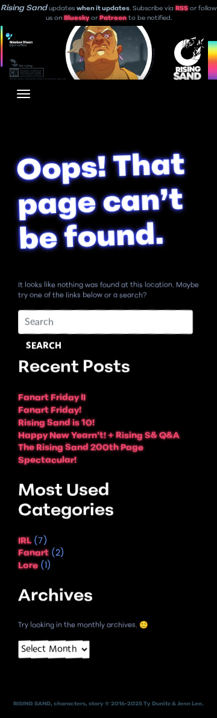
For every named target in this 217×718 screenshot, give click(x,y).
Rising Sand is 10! (56, 423)
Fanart (33, 554)
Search (43, 346)
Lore (28, 566)
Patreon (113, 18)
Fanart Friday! (49, 410)
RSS (181, 8)
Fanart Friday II (52, 398)
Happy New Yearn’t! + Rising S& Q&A (99, 436)
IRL (24, 541)
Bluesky (76, 18)
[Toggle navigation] (23, 94)
